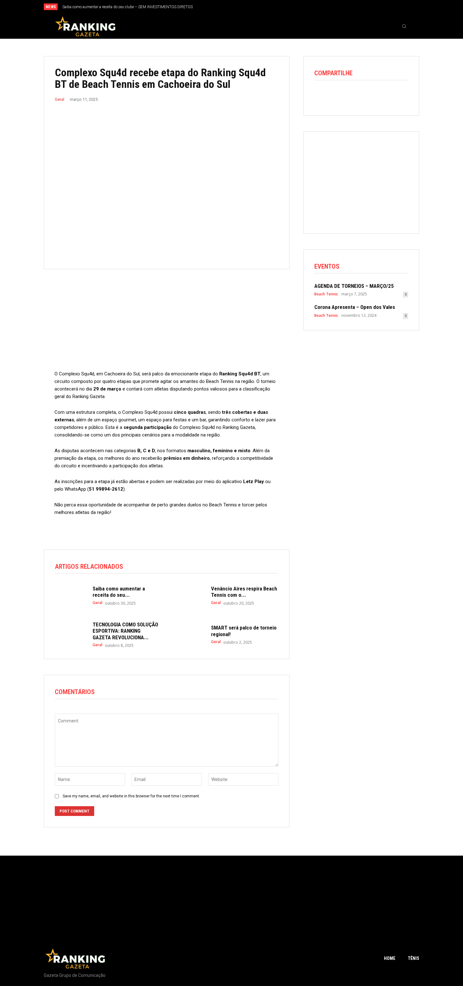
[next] (252, 7)
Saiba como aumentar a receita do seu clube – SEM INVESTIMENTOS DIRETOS (127, 7)
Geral (59, 99)
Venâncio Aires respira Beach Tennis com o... (244, 591)
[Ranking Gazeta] (85, 26)
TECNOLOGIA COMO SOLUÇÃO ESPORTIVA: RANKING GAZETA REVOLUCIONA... (125, 631)
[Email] (364, 95)
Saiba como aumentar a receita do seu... (119, 591)
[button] (404, 26)
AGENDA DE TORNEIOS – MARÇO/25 (354, 286)
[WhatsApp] (349, 95)
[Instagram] (391, 7)
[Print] (378, 95)
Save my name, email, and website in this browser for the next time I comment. (131, 796)
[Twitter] (402, 7)
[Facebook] (381, 7)
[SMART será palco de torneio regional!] (189, 634)
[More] (393, 95)
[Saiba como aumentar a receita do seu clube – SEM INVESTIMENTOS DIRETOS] (70, 595)
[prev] (242, 7)
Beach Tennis (326, 294)
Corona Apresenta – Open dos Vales (354, 307)
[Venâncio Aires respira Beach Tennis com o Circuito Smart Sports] (189, 595)
